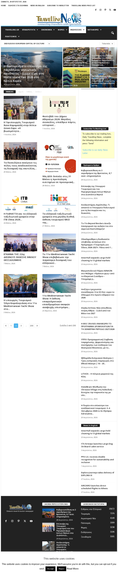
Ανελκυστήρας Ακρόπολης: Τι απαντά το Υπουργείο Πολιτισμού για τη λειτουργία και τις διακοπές (98, 208)
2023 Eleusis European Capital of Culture (24, 43)
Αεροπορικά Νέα (88, 518)
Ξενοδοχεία (86, 537)
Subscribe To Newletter (58, 5)
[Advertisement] (99, 106)
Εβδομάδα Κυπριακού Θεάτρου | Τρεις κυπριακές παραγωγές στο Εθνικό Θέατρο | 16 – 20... (97, 361)
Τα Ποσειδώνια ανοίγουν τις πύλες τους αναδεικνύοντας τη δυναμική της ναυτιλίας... (20, 165)
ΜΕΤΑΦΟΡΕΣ (93, 30)
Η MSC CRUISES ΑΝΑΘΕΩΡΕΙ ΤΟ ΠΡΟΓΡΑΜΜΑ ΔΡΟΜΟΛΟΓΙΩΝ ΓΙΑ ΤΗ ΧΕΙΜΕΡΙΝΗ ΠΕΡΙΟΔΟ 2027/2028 (97, 326)
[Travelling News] (59, 19)
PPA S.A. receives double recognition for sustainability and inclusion (97, 459)
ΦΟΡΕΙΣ (61, 30)
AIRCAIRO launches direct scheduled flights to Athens (94, 487)
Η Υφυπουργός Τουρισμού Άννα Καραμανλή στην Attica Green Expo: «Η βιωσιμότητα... (20, 127)
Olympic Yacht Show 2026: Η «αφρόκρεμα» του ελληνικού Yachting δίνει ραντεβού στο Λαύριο (75, 61)
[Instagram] (100, 10)
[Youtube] (115, 10)
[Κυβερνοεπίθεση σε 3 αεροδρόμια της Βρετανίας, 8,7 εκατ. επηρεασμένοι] (48, 513)
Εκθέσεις (29, 92)
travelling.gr (12, 30)
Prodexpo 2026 (71, 85)
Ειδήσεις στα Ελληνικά (18, 5)
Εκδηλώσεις (86, 532)
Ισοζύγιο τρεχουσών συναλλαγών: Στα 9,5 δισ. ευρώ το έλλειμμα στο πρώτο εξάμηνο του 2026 (97, 293)
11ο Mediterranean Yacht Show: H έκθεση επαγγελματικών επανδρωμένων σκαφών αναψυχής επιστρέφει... (56, 301)
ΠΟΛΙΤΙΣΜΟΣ (11, 36)
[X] (110, 10)
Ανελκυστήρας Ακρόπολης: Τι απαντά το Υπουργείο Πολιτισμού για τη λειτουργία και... (64, 548)
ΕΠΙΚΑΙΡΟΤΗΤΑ (28, 30)
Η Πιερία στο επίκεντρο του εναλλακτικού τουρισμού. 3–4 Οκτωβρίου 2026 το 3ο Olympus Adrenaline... (96, 409)
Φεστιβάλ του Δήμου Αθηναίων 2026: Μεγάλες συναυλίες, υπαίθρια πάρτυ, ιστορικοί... (59, 121)
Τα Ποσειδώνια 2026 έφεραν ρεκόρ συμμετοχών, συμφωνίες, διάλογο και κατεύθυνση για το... (103, 81)
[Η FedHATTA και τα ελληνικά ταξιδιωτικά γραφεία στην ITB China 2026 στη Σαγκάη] (20, 202)
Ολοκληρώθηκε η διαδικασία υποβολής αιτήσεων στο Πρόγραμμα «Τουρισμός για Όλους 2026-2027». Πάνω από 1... (96, 243)
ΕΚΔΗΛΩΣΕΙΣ (76, 30)
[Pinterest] (105, 10)
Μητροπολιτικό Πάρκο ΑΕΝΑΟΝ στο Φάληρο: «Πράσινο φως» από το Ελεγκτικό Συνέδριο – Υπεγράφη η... (97, 274)
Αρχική (21, 92)
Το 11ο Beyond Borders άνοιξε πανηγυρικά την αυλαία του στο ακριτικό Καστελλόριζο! (97, 226)
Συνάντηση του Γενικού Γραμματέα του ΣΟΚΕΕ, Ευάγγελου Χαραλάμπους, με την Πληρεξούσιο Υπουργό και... (103, 60)
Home (3, 5)
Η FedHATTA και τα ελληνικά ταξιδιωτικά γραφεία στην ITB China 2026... (20, 216)
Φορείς (84, 528)
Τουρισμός (85, 514)
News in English (37, 5)
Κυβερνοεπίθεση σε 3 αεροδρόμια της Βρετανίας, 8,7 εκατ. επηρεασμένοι (96, 173)
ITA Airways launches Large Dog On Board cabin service (97, 445)
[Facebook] (96, 10)
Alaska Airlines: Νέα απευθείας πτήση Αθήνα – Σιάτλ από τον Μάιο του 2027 (96, 310)
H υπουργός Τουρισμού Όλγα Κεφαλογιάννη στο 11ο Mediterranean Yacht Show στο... (20, 304)
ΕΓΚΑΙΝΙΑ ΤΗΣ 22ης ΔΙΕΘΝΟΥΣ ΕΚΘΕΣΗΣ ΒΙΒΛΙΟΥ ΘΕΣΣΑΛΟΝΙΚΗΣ (20, 257)
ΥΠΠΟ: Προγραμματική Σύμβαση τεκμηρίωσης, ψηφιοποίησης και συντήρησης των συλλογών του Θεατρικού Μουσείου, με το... (97, 343)
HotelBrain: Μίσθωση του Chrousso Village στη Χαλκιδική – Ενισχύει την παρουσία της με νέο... (97, 390)
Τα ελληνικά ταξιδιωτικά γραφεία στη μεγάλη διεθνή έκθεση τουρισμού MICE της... (58, 218)
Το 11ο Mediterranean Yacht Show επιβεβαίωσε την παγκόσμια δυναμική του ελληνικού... (58, 258)
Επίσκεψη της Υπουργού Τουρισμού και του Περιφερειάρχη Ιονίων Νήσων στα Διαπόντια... (65, 530)
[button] (112, 33)
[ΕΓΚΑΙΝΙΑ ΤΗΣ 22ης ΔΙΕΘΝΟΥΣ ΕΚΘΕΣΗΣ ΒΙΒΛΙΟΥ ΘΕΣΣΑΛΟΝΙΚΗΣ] (20, 242)
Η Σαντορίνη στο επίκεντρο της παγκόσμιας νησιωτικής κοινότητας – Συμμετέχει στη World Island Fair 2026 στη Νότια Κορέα (25, 73)
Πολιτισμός (85, 523)
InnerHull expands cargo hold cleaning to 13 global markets (95, 259)
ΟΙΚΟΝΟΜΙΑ (46, 30)
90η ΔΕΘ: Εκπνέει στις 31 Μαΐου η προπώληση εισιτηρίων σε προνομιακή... (58, 179)
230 (31, 326)
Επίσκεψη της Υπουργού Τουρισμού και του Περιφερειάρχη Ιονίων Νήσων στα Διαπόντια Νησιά (96, 190)
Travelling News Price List (83, 5)
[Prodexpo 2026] (76, 78)
